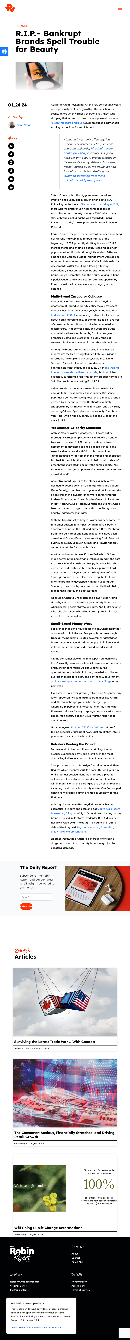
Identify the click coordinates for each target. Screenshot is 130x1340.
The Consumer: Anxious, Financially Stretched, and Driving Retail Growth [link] (64, 1134)
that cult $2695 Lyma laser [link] (87, 727)
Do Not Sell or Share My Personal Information (36, 1327)
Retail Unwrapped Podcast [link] (24, 1281)
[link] (4, 51)
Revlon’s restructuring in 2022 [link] (100, 204)
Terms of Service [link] (81, 1289)
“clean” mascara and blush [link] (67, 122)
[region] (41, 1316)
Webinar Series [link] (18, 1285)
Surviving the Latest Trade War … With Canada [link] (54, 1041)
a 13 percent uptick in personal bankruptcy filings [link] (81, 681)
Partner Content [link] (18, 1289)
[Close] (74, 1299)
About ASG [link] (77, 1262)
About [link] (75, 1253)
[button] (24, 146)
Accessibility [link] (78, 1285)
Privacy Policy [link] (79, 1281)
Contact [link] (76, 1257)
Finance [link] (22, 25)
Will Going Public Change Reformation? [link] (48, 1228)
